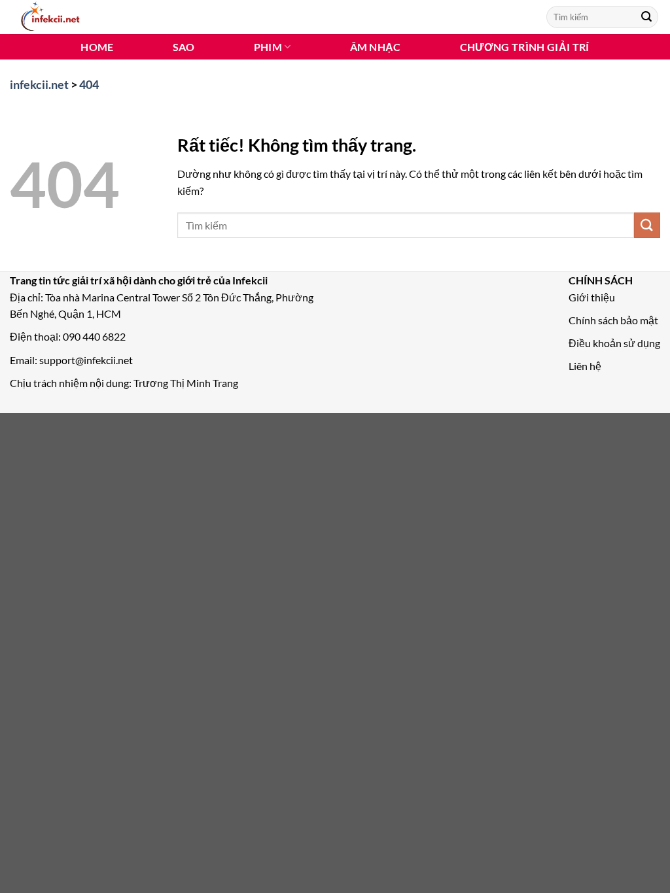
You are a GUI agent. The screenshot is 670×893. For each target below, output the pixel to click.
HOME (96, 47)
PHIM (268, 47)
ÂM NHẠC (375, 47)
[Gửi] (646, 17)
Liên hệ (585, 366)
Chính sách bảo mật (613, 320)
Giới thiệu (592, 297)
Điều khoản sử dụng (614, 343)
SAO (184, 47)
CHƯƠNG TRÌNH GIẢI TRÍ (525, 47)
